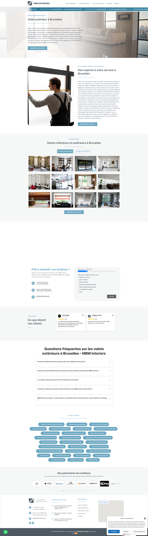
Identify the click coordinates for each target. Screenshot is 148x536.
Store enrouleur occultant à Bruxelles (74, 433)
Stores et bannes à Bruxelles (78, 446)
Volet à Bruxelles (44, 455)
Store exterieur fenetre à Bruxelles (46, 437)
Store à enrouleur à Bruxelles (99, 424)
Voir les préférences (139, 531)
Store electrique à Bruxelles (83, 428)
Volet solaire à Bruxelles (57, 459)
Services (109, 3)
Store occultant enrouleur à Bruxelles (72, 442)
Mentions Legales (83, 531)
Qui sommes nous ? (98, 3)
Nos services (81, 513)
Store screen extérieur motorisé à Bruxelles (52, 446)
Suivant (111, 296)
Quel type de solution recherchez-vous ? (88, 274)
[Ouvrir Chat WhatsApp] (5, 532)
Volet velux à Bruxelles (76, 459)
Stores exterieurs (84, 3)
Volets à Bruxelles (93, 459)
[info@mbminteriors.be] (33, 297)
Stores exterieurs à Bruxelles (99, 446)
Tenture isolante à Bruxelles (75, 451)
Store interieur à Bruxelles (49, 442)
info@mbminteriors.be (42, 296)
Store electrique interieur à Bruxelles (106, 428)
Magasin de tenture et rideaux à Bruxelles (52, 424)
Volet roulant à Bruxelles (102, 455)
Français (127, 534)
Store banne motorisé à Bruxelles (60, 428)
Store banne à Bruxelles (39, 428)
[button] (145, 518)
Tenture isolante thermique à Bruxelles (99, 451)
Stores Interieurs (70, 3)
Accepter (114, 531)
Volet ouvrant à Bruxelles (82, 455)
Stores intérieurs (65, 151)
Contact (116, 3)
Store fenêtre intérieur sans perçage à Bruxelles (98, 437)
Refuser (126, 531)
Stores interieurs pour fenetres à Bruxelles (50, 451)
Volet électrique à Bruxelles (62, 455)
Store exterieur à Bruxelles (98, 433)
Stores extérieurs (83, 508)
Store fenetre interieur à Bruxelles (71, 437)
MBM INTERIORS (42, 3)
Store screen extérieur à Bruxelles (97, 442)
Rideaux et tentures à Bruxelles (77, 424)
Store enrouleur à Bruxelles (51, 433)
